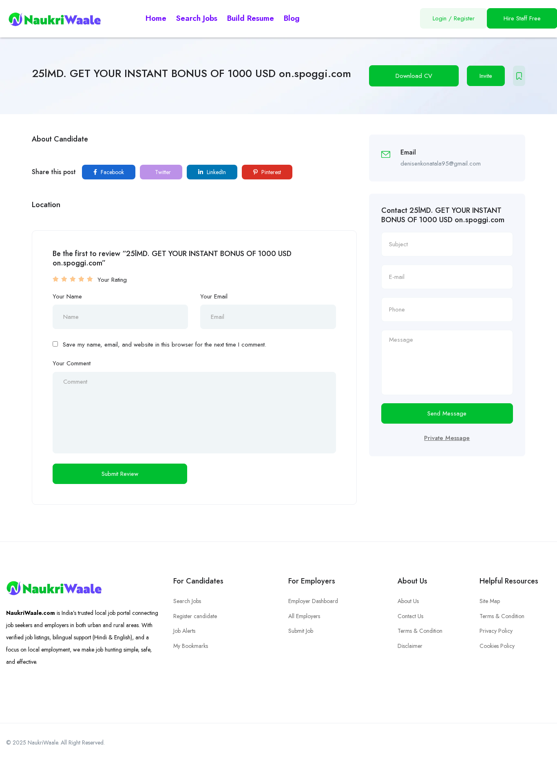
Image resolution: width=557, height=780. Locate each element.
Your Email (214, 296)
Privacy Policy (496, 631)
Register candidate (195, 616)
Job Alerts (184, 631)
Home (156, 18)
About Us (408, 601)
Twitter (162, 172)
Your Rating (112, 279)
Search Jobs (196, 18)
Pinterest (270, 172)
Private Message (447, 437)
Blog (292, 18)
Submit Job (300, 631)
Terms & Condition (420, 631)
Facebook (111, 172)
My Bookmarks (190, 646)
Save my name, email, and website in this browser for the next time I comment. (164, 344)
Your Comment (72, 363)
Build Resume (250, 18)
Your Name (67, 296)
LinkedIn (215, 172)
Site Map (490, 601)
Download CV (414, 75)
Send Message (446, 413)
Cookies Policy (497, 646)
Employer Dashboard (313, 601)
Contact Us (410, 616)
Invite (486, 75)
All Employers (304, 616)
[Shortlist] (519, 76)
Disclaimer (410, 646)
